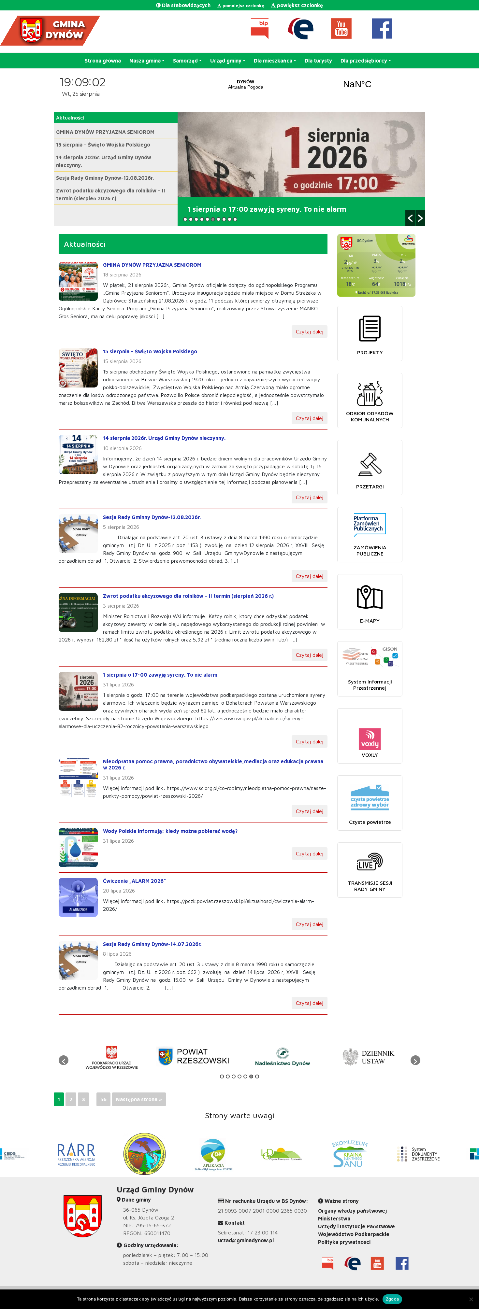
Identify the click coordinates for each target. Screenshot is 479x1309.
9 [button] (229, 219)
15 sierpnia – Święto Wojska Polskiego (103, 145)
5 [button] (207, 219)
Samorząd (185, 60)
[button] (410, 218)
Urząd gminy (225, 60)
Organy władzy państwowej (352, 1211)
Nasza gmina (145, 60)
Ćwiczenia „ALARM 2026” (134, 881)
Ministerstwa (334, 1218)
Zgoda (392, 1299)
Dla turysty (318, 60)
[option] (301, 169)
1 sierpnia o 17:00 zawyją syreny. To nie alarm (160, 675)
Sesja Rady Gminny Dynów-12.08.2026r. (105, 178)
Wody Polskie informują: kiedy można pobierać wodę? (170, 831)
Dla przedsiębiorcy (364, 60)
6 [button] (213, 219)
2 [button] (191, 219)
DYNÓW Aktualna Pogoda (301, 84)
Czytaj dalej (309, 331)
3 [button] (196, 219)
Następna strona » (139, 1099)
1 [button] (185, 219)
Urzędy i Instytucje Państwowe (356, 1226)
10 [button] (235, 219)
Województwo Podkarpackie (353, 1234)
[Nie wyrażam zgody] (471, 1299)
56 (103, 1099)
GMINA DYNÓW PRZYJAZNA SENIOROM (105, 132)
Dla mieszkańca (273, 60)
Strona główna (103, 60)
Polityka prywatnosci (344, 1242)
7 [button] (218, 219)
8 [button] (224, 219)
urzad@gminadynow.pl (246, 1240)
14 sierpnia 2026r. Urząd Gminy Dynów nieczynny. (164, 438)
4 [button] (202, 219)
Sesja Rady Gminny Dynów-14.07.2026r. (152, 944)
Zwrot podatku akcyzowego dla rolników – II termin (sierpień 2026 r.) (188, 596)
